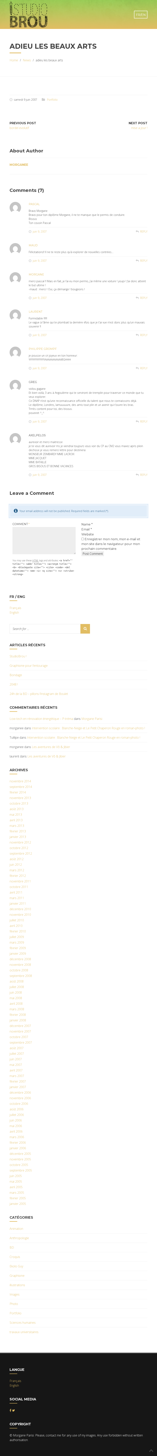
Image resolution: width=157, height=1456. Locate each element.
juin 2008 (16, 992)
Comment (20, 524)
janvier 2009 (18, 953)
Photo (14, 1304)
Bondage (16, 675)
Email (86, 529)
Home (14, 60)
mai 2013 (16, 814)
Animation (16, 1229)
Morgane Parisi (91, 719)
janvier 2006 (18, 1148)
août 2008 (17, 981)
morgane (36, 274)
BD (12, 1247)
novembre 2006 (20, 1098)
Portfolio (52, 99)
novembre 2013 (20, 798)
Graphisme (17, 1275)
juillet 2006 (17, 1115)
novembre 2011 (20, 881)
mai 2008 (16, 998)
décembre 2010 (20, 909)
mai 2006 (16, 1126)
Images (15, 1294)
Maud (33, 245)
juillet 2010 (17, 920)
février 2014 (18, 792)
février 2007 (18, 1081)
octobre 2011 (19, 887)
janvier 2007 (18, 1087)
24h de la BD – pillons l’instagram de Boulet (39, 694)
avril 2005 (16, 1187)
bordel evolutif (19, 128)
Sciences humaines (23, 1322)
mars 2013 (17, 826)
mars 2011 (17, 898)
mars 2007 (17, 1076)
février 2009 (18, 948)
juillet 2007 (17, 1054)
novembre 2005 (20, 1159)
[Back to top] (151, 1450)
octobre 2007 (19, 1037)
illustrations (17, 1285)
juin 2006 (16, 1120)
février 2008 (18, 1015)
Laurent (35, 311)
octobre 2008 (19, 970)
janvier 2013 (18, 837)
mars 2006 (17, 1137)
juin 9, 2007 (40, 231)
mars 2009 (17, 942)
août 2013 (17, 809)
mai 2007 (16, 1065)
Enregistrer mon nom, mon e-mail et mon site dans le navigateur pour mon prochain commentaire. (110, 544)
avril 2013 (16, 820)
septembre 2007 (21, 1042)
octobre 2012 (19, 848)
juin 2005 (16, 1176)
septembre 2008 (21, 976)
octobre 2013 (19, 803)
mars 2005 (17, 1192)
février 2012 (18, 876)
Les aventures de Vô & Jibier (51, 747)
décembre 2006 (20, 1092)
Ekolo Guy (16, 1266)
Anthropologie (19, 1238)
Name (87, 524)
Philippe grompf (43, 349)
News (27, 60)
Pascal (34, 204)
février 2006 (18, 1142)
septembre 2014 (21, 787)
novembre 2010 (20, 915)
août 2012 (17, 859)
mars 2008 (17, 1009)
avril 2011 (16, 892)
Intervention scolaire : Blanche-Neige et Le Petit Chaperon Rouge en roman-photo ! (88, 728)
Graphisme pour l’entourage (29, 665)
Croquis (15, 1257)
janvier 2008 (18, 1020)
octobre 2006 (19, 1104)
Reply (143, 231)
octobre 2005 (19, 1165)
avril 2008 (16, 1003)
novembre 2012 (20, 842)
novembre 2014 (20, 781)
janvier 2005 (18, 1204)
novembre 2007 (20, 1031)
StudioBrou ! (18, 656)
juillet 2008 (17, 987)
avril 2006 (16, 1131)
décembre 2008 (20, 959)
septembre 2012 (21, 853)
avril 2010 (16, 926)
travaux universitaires (24, 1332)
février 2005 (18, 1198)
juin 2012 (16, 864)
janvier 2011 (18, 903)
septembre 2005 (21, 1170)
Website (87, 534)
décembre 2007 (20, 1026)
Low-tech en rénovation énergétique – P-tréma (41, 719)
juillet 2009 (17, 937)
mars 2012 (17, 870)
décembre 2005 (20, 1154)
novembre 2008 (20, 965)
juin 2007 (16, 1059)
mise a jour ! (139, 128)
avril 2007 (16, 1070)
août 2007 (17, 1048)
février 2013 (18, 831)
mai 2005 (16, 1181)
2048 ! (14, 684)
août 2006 (17, 1109)
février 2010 (18, 931)
